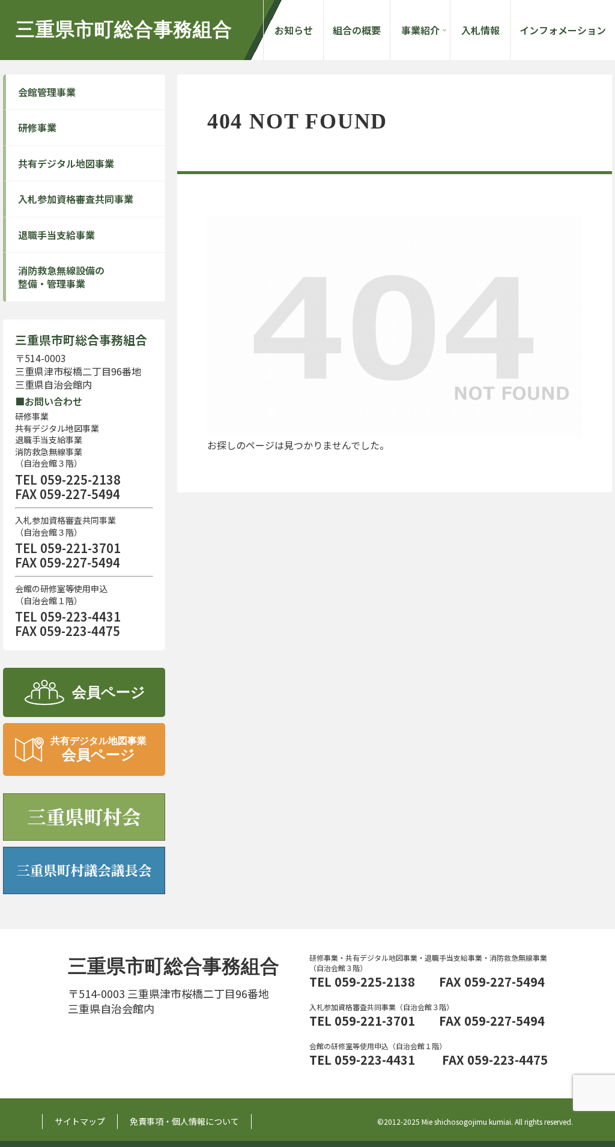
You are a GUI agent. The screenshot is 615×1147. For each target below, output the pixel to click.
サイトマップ (80, 1121)
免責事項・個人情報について (184, 1121)
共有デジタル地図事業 (66, 163)
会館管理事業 (47, 92)
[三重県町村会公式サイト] (84, 818)
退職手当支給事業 (56, 235)
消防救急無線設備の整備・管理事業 (61, 277)
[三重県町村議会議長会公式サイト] (84, 872)
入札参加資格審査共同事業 (75, 199)
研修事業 (37, 127)
